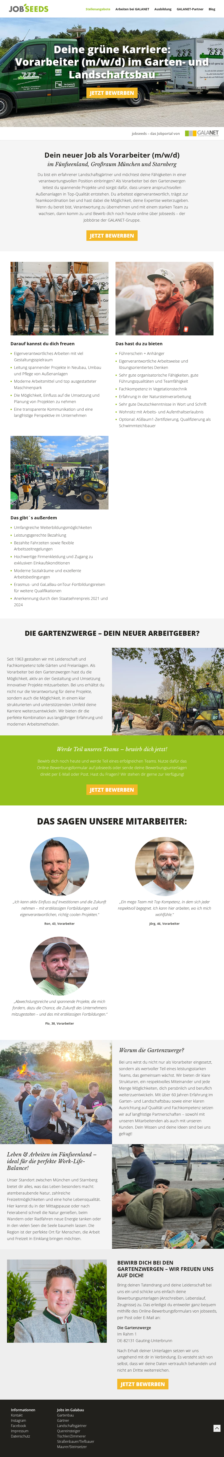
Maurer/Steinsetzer (72, 1446)
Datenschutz (20, 1436)
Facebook (18, 1425)
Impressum (19, 1431)
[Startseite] (29, 7)
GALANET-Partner (190, 9)
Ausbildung (163, 9)
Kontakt (17, 1415)
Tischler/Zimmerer (71, 1436)
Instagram (18, 1420)
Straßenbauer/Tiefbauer (75, 1441)
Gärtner (63, 1420)
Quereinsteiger (68, 1431)
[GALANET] (202, 133)
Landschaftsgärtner (72, 1425)
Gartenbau (65, 1415)
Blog (212, 9)
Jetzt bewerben (112, 92)
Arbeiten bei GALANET (132, 9)
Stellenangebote (98, 9)
